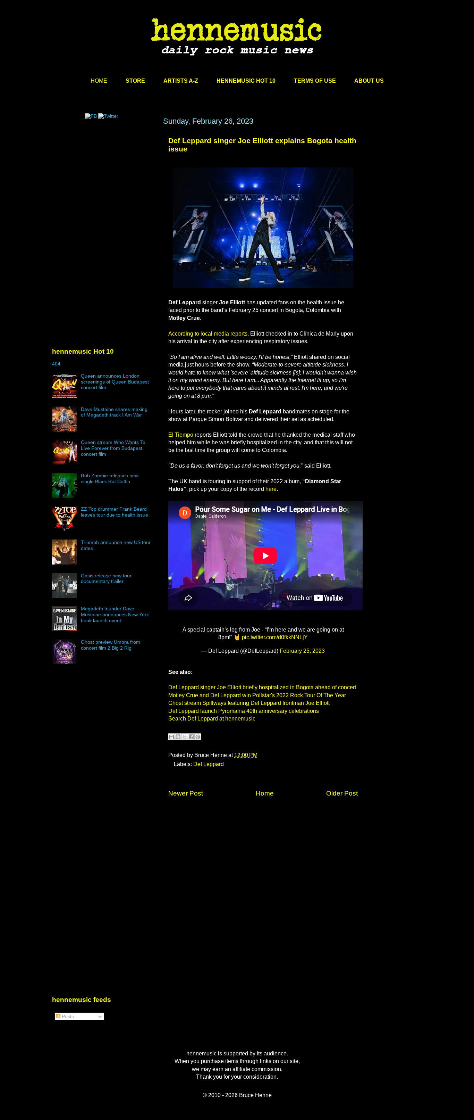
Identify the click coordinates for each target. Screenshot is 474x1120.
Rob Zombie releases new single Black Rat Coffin (109, 478)
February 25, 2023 (302, 651)
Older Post (342, 793)
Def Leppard (208, 764)
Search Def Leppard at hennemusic (211, 719)
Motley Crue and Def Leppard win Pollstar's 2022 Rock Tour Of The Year (257, 695)
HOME (99, 81)
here (271, 489)
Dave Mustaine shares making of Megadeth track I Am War (114, 412)
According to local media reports (207, 334)
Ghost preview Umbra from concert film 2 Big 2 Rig (110, 645)
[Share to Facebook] (191, 736)
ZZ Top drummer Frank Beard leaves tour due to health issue (114, 512)
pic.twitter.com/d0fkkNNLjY (275, 637)
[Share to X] (184, 736)
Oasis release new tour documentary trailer (106, 578)
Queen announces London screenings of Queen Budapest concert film (115, 381)
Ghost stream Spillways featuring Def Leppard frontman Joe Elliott (249, 703)
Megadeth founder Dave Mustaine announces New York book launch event (115, 614)
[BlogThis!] (178, 736)
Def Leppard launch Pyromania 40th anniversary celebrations (243, 711)
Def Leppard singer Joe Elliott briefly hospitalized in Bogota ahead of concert (262, 687)
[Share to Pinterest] (197, 736)
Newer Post (185, 793)
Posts (67, 1016)
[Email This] (171, 736)
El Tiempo (180, 435)
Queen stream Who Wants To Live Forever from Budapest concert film (113, 448)
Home (265, 793)
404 (56, 364)
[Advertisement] (104, 183)
